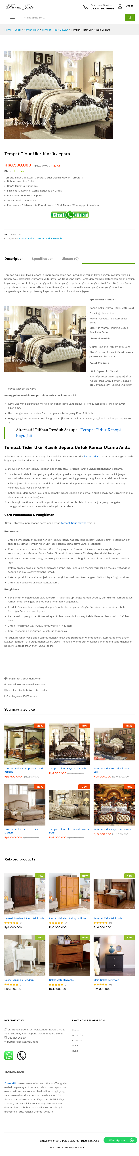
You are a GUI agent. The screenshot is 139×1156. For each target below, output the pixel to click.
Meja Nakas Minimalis (106, 979)
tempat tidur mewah (74, 522)
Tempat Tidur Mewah (48, 238)
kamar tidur (91, 456)
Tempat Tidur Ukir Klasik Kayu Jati (112, 770)
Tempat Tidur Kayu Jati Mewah (113, 829)
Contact (77, 1040)
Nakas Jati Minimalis (61, 979)
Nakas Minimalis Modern (19, 979)
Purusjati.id (11, 1083)
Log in (130, 5)
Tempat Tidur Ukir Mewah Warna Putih (69, 831)
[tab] (15, 260)
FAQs (75, 1045)
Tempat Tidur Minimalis (108, 918)
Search (130, 17)
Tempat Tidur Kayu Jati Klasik (67, 768)
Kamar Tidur (26, 238)
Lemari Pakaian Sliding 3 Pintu (67, 918)
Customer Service (101, 5)
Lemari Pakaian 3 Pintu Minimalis (24, 918)
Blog (75, 1050)
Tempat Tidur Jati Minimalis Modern (21, 831)
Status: (8, 171)
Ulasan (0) (70, 258)
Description (14, 258)
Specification (43, 258)
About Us (77, 1035)
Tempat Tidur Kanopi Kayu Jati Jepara (23, 770)
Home (75, 1030)
